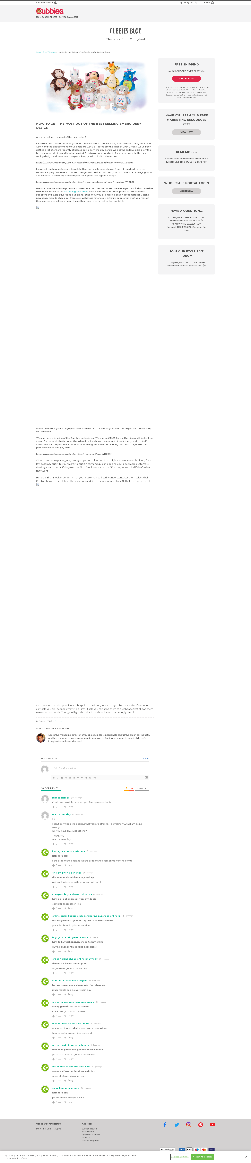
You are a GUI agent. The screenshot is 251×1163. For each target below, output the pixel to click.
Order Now (186, 78)
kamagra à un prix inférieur (68, 851)
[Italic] (58, 777)
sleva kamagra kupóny (66, 1088)
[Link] (86, 777)
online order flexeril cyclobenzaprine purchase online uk (86, 915)
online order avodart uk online (70, 1023)
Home (38, 52)
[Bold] (54, 777)
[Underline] (62, 777)
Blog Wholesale (49, 52)
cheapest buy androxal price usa (72, 894)
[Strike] (66, 777)
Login (146, 758)
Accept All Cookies (202, 1157)
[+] (94, 777)
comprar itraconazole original (70, 980)
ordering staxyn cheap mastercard (73, 1002)
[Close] (246, 1157)
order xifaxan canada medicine (71, 1066)
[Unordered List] (74, 777)
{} (90, 777)
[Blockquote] (78, 777)
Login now (186, 191)
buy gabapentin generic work (70, 937)
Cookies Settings (180, 1157)
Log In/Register (186, 2)
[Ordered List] (70, 777)
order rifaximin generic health (70, 1045)
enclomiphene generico (67, 872)
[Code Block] (82, 777)
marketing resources (76, 191)
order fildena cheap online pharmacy (75, 958)
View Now (187, 132)
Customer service (44, 2)
